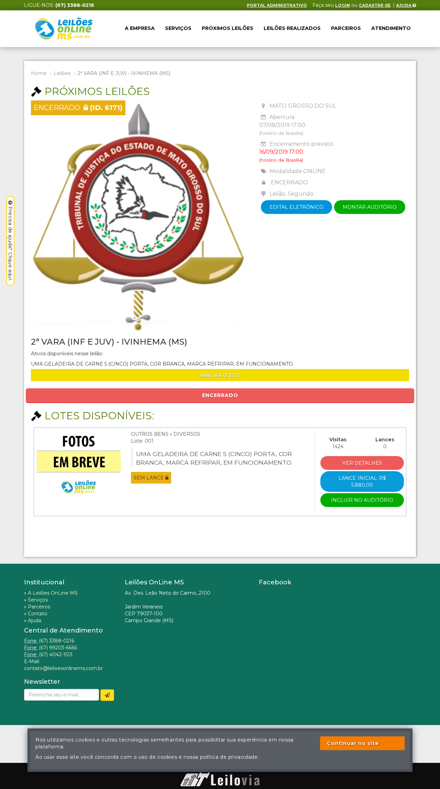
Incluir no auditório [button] (362, 500)
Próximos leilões (227, 28)
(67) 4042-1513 (56, 654)
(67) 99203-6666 (58, 648)
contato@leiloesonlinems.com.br (63, 668)
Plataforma (220, 769)
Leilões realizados (292, 28)
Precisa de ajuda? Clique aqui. (10, 243)
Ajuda (404, 5)
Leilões (62, 73)
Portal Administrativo (277, 5)
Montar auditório (370, 207)
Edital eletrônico (296, 207)
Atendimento (391, 28)
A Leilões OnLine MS (53, 593)
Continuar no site (353, 743)
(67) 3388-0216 (56, 641)
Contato (37, 613)
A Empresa (140, 28)
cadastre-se (374, 5)
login (342, 5)
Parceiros (346, 28)
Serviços (178, 28)
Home (38, 73)
